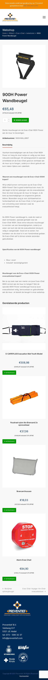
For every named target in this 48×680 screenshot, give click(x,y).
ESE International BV (31, 6)
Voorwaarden (24, 676)
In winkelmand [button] (9, 373)
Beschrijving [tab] (7, 145)
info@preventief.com (12, 638)
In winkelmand (20, 120)
